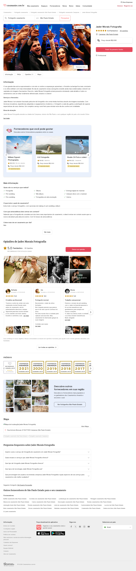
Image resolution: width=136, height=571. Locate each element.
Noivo (71, 6)
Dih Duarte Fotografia (24, 485)
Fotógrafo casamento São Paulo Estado (44, 12)
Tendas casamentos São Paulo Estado (99, 502)
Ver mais (47, 232)
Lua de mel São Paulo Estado (113, 505)
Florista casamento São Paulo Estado (39, 505)
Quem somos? (8, 545)
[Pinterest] (80, 526)
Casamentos (7, 12)
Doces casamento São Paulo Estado (40, 508)
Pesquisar (65, 18)
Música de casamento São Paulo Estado (16, 502)
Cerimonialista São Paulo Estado (91, 505)
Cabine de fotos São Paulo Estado (114, 508)
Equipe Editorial (8, 548)
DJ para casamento (9, 511)
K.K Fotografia (43, 157)
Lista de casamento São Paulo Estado (66, 505)
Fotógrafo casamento (21, 12)
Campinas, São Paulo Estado (108, 34)
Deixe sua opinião (78, 249)
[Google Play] (58, 535)
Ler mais (6, 118)
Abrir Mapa (85, 426)
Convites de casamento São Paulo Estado (42, 499)
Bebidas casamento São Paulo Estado (66, 508)
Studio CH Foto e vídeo (77, 157)
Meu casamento (33, 6)
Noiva (65, 6)
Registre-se (128, 6)
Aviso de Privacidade (10, 532)
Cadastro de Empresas (10, 542)
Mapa (39, 74)
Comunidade (87, 6)
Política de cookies (9, 534)
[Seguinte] (88, 155)
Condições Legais (9, 529)
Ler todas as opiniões (46, 347)
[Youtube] (89, 526)
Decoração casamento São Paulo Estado (71, 502)
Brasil (109, 527)
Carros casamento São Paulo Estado (43, 502)
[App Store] (43, 535)
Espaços (44, 6)
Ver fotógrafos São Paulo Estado (69, 404)
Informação (9, 74)
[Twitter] (75, 526)
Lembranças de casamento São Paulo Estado (73, 499)
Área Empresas (127, 2)
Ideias (78, 6)
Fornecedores (55, 6)
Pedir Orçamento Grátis (114, 50)
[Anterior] (6, 155)
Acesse (120, 6)
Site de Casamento (9, 554)
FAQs (19, 74)
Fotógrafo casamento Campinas (69, 12)
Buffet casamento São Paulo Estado (14, 499)
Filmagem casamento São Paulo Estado (103, 499)
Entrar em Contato (9, 526)
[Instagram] (84, 526)
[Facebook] (71, 526)
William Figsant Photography (14, 158)
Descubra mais (80, 67)
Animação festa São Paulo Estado (14, 505)
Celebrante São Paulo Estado (91, 508)
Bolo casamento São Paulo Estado (14, 508)
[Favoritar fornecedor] (88, 27)
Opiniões (29, 74)
